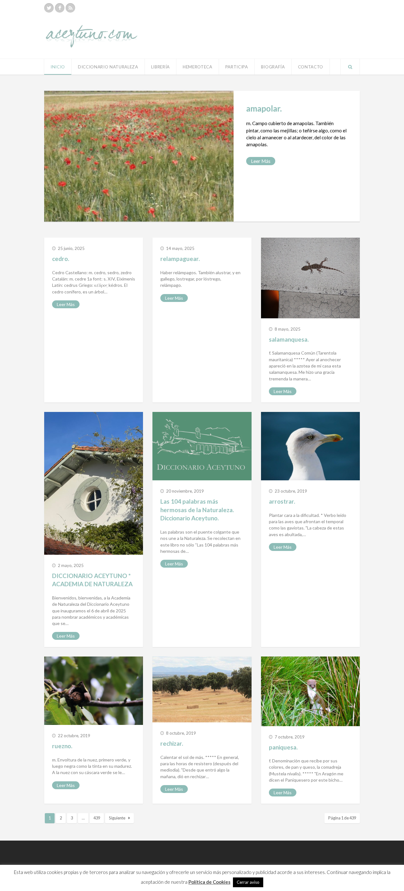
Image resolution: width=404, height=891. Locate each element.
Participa (236, 66)
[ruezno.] (93, 691)
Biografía (273, 66)
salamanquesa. (289, 339)
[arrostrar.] (310, 446)
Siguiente (117, 817)
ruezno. (62, 745)
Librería (160, 66)
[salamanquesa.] (310, 278)
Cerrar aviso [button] (248, 882)
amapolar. (264, 108)
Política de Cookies (209, 882)
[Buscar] (350, 67)
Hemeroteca (197, 66)
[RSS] (70, 8)
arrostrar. (282, 501)
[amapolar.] (139, 156)
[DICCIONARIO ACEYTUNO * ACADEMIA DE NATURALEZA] (93, 483)
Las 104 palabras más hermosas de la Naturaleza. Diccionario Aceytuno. (197, 510)
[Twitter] (49, 8)
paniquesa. (283, 747)
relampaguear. (180, 258)
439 (96, 817)
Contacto (310, 66)
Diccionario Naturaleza (108, 66)
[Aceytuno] (91, 29)
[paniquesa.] (310, 691)
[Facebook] (59, 8)
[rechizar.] (201, 689)
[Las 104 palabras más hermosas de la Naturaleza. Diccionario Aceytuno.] (201, 446)
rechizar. (171, 743)
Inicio (57, 66)
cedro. (60, 258)
